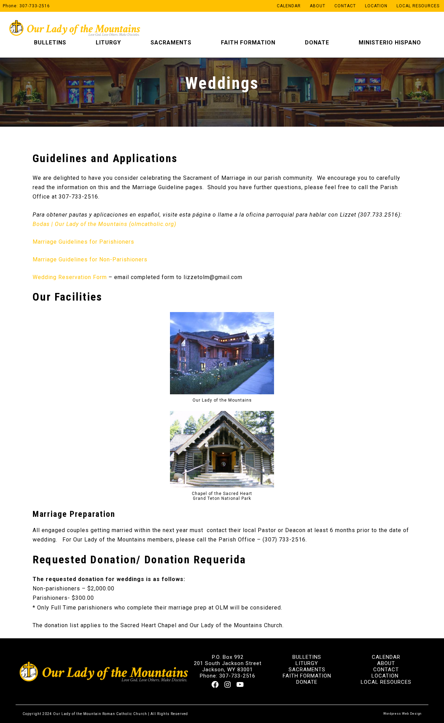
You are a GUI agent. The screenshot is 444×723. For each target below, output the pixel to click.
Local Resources (417, 5)
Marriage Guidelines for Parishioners (83, 241)
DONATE (306, 682)
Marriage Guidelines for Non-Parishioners (90, 259)
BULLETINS (306, 657)
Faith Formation (248, 42)
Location (376, 5)
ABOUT (386, 663)
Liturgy (108, 42)
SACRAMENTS (307, 669)
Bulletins (50, 42)
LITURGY (307, 663)
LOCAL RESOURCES (386, 682)
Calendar (289, 5)
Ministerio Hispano (390, 42)
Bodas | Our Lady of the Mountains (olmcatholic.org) (104, 224)
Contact (345, 5)
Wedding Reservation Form (70, 277)
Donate (317, 42)
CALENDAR (386, 657)
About (317, 5)
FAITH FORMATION (307, 676)
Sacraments (171, 42)
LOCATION (385, 676)
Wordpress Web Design (402, 713)
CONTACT (386, 669)
